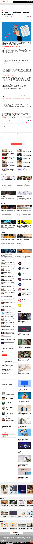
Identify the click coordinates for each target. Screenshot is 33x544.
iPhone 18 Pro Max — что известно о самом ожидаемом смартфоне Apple (22, 505)
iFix (14, 113)
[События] (30, 1)
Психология (2, 521)
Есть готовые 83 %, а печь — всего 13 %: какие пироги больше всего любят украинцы (26, 162)
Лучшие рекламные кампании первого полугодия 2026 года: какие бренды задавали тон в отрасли (24, 373)
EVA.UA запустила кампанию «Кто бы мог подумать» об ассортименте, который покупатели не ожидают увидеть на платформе (24, 360)
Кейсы (1, 510)
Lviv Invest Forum (24, 273)
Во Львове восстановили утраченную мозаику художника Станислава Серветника (10, 151)
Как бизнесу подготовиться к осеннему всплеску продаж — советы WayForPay (9, 326)
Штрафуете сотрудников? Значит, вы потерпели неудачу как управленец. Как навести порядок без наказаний (24, 439)
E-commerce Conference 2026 (26, 294)
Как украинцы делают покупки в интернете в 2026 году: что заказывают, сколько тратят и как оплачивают (27, 151)
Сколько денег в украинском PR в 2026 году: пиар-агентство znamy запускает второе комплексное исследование (9, 330)
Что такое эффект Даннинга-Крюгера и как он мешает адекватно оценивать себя (13, 528)
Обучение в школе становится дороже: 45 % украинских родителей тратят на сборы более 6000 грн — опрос (9, 320)
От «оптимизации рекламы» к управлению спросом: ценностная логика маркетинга (24, 426)
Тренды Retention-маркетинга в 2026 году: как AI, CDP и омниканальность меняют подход (24, 452)
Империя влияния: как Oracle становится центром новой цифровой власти (24, 477)
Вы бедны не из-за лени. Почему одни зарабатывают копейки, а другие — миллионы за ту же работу (23, 465)
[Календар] (29, 1)
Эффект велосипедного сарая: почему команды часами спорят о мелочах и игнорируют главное (22, 528)
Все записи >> (24, 174)
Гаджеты (2, 498)
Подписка (31, 1)
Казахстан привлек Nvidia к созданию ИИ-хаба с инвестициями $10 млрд (8, 373)
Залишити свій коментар (28, 126)
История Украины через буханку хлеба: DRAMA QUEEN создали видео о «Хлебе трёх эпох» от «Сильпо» (11, 154)
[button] (31, 174)
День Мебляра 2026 (25, 289)
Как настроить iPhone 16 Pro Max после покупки (13, 505)
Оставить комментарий (5, 435)
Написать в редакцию (5, 122)
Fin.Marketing (24, 263)
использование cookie (9, 543)
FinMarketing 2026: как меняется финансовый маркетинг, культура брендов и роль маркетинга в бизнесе (9, 310)
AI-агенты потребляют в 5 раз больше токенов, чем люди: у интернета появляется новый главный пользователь (27, 159)
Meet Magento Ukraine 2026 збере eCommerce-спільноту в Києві (26, 280)
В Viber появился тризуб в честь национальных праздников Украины (26, 170)
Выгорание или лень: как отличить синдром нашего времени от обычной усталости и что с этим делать (4, 528)
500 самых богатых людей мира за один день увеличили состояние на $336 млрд (8, 376)
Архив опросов (4, 436)
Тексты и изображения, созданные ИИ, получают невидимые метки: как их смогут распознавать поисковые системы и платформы (9, 340)
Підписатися (5, 354)
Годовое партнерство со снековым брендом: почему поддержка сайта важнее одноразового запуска (22, 516)
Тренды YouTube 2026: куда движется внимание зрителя (23, 401)
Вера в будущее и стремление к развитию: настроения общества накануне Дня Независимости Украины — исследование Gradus (9, 316)
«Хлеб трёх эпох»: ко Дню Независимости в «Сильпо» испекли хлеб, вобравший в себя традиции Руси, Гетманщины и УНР (9, 303)
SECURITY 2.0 (24, 299)
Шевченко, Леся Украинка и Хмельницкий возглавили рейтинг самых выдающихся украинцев (27, 166)
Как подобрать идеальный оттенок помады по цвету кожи (7, 362)
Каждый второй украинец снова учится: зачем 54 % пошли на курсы (9, 336)
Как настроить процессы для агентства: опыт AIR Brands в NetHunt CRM (24, 389)
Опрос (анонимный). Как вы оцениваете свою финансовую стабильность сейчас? (7, 427)
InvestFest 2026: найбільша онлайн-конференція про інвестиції (26, 269)
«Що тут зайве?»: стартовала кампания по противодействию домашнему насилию (9, 322)
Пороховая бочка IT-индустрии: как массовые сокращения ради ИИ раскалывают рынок (7, 385)
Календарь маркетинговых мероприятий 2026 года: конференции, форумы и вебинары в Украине (9, 313)
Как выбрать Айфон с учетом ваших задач (4, 505)
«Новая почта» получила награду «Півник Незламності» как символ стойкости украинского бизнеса (11, 158)
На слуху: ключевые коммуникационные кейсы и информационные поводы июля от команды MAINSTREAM (24, 335)
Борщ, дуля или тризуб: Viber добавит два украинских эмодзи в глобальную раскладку (11, 170)
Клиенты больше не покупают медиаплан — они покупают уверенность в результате (24, 414)
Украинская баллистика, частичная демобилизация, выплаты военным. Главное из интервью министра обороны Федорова (8, 365)
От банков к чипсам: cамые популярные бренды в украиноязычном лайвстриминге (9, 342)
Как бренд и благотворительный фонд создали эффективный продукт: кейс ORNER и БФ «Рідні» (4, 516)
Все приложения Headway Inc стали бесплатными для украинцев (8, 306)
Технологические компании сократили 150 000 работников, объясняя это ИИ (8, 380)
